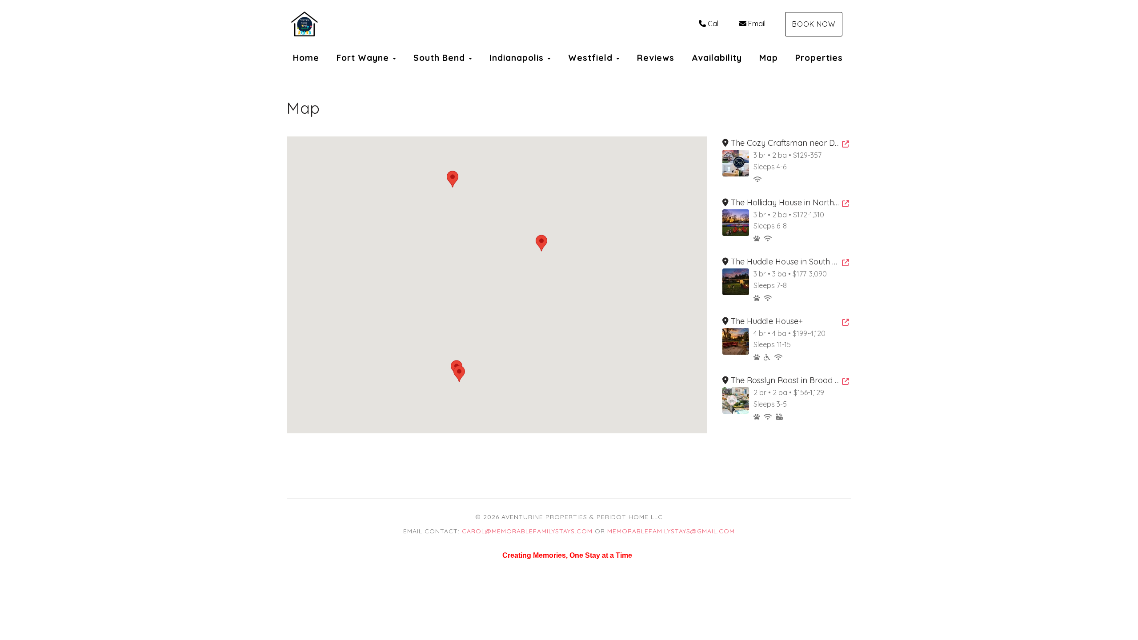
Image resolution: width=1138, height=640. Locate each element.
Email (756, 23)
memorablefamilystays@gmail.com (671, 531)
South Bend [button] (440, 57)
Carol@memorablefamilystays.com (527, 531)
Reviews (655, 57)
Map (768, 57)
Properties (819, 57)
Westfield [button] (591, 57)
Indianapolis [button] (517, 57)
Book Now (813, 24)
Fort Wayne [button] (364, 57)
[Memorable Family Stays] (428, 24)
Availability (717, 57)
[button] (541, 243)
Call (714, 23)
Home (306, 57)
